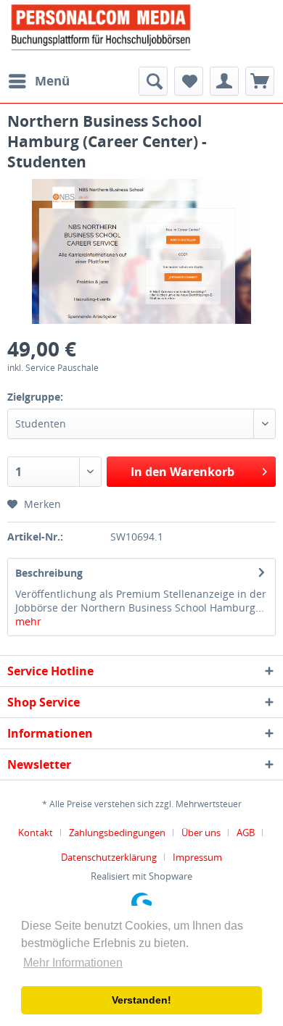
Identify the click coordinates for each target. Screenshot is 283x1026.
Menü (52, 80)
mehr (28, 621)
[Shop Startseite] (141, 26)
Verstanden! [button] (141, 1000)
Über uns (201, 832)
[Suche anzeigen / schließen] (153, 81)
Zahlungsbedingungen (117, 832)
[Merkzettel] (188, 81)
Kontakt (35, 832)
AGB (246, 832)
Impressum (197, 857)
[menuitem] (38, 81)
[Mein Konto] (224, 81)
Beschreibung (49, 573)
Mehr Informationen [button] (73, 962)
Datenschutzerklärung (109, 857)
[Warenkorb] (259, 81)
